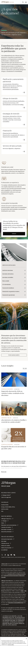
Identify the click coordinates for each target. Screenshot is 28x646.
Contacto (14, 233)
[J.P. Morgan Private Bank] (7, 2)
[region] (14, 641)
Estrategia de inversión (7, 389)
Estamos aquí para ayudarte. (14, 355)
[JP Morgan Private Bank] (8, 485)
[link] (14, 380)
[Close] (26, 638)
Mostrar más (3, 471)
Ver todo (25, 368)
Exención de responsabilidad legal (15, 602)
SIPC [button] (25, 590)
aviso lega (10, 607)
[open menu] (26, 2)
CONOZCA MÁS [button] (4, 563)
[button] (2, 555)
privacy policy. (11, 644)
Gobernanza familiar (6, 417)
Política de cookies (5, 545)
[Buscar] (23, 2)
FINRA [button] (22, 590)
